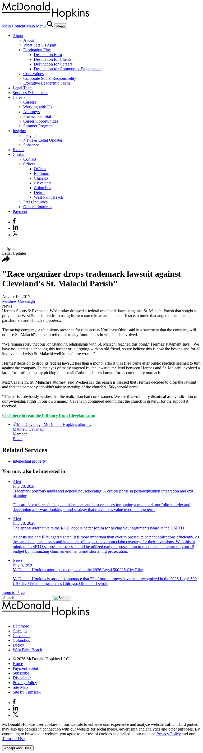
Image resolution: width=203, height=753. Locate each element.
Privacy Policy (25, 682)
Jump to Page (13, 592)
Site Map (20, 687)
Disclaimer (22, 678)
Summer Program (38, 126)
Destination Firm (37, 50)
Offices (29, 164)
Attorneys (31, 111)
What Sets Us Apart (39, 45)
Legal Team (23, 88)
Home (18, 663)
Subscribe (31, 145)
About (18, 35)
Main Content (13, 26)
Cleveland (42, 183)
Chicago (41, 178)
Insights (19, 130)
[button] (6, 261)
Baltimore (42, 173)
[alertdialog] (101, 736)
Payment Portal (25, 668)
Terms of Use (13, 738)
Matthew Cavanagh (18, 301)
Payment (20, 211)
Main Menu (36, 26)
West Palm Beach (48, 197)
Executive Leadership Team (46, 83)
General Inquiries (37, 206)
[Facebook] (14, 222)
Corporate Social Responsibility (49, 78)
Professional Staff (38, 116)
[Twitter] (16, 235)
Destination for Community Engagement (68, 69)
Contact (19, 154)
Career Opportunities (40, 121)
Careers (19, 97)
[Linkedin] (15, 228)
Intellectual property (29, 461)
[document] (101, 731)
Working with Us (37, 107)
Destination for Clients (52, 59)
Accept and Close (17, 748)
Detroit (39, 192)
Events (18, 149)
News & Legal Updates (43, 140)
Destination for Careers (53, 64)
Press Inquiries (35, 202)
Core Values (33, 73)
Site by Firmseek (27, 692)
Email (17, 438)
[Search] (50, 26)
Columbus (42, 187)
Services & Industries (30, 92)
